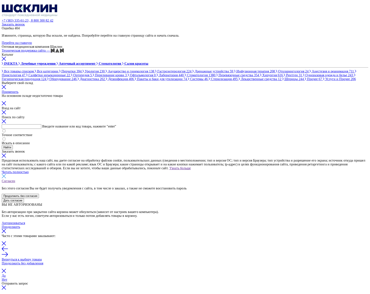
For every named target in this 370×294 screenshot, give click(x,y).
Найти (7, 147)
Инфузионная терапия (255, 71)
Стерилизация (224, 79)
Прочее (314, 79)
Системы (198, 79)
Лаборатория (171, 75)
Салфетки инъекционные (49, 75)
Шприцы (294, 79)
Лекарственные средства (260, 79)
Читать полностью (15, 172)
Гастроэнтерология (174, 71)
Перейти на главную (17, 43)
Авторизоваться (13, 223)
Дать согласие (12, 200)
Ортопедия (82, 75)
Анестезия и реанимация (332, 71)
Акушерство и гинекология (130, 71)
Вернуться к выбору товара (22, 259)
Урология (94, 71)
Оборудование (63, 79)
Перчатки (71, 71)
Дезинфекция (120, 79)
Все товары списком (19, 71)
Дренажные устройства (213, 71)
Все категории (47, 71)
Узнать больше (180, 168)
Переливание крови (110, 75)
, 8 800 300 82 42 (41, 20)
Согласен (8, 181)
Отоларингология (293, 71)
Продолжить (11, 227)
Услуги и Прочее (340, 79)
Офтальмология (142, 75)
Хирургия (272, 75)
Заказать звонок (13, 24)
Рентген (293, 75)
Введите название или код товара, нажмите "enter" (79, 126)
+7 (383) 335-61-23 (15, 20)
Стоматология (200, 75)
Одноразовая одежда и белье (328, 75)
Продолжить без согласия (20, 196)
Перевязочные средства (238, 75)
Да (4, 276)
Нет (4, 279)
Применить (10, 92)
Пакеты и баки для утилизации (161, 79)
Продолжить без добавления (22, 263)
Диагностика (92, 79)
